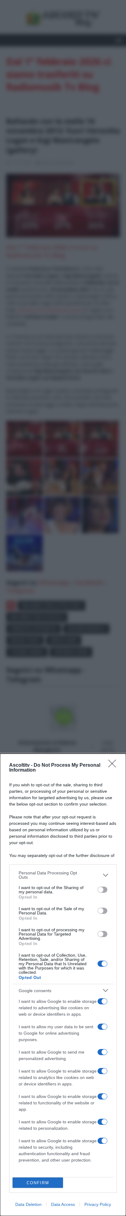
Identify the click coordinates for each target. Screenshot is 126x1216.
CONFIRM (38, 1183)
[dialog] (63, 985)
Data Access (63, 1204)
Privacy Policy (97, 1204)
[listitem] (63, 875)
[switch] (102, 890)
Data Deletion (28, 1204)
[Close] (114, 765)
